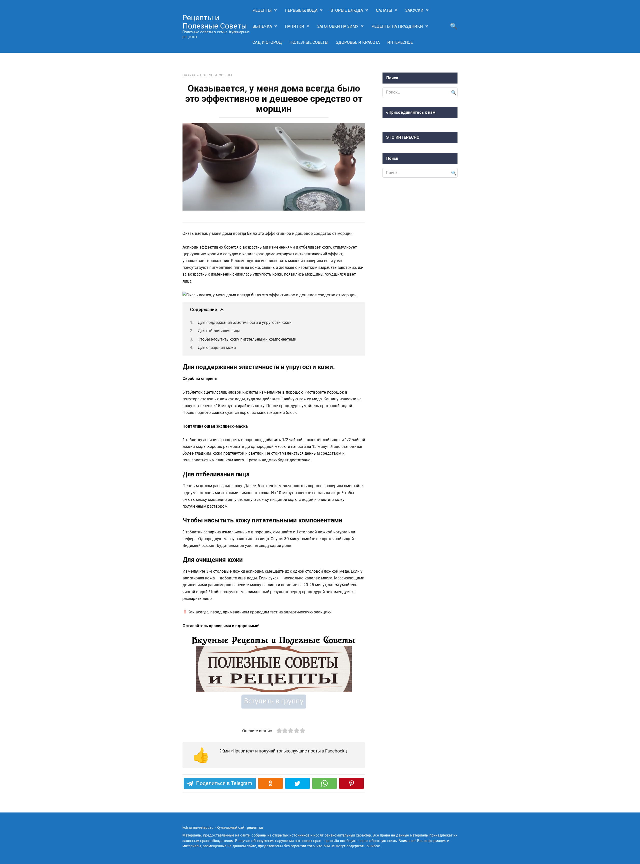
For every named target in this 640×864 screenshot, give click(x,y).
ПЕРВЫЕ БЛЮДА (301, 10)
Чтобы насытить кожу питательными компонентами (247, 339)
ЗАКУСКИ (414, 10)
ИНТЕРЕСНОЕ (400, 42)
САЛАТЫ (384, 10)
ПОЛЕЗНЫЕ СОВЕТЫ (309, 42)
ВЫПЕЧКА (262, 26)
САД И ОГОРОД (267, 42)
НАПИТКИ (294, 26)
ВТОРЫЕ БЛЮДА (346, 10)
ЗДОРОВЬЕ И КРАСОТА (358, 42)
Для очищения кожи (217, 347)
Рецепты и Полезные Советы (214, 21)
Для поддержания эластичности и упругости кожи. (245, 322)
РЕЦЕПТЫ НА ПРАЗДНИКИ (397, 26)
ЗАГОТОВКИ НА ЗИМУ (337, 26)
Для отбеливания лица (219, 330)
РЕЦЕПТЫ (262, 10)
